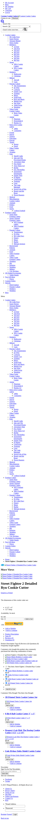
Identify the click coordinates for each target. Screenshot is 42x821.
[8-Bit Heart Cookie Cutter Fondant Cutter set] (21, 661)
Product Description (12, 634)
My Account (9, 3)
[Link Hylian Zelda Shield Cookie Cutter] (19, 755)
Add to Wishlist (10, 628)
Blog (7, 5)
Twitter (7, 781)
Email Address (10, 804)
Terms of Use (9, 792)
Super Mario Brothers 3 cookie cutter (20, 671)
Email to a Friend (7, 593)
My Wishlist (9, 6)
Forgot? (9, 814)
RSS (6, 800)
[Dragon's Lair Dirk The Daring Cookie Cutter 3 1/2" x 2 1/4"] (23, 739)
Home (7, 559)
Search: (5, 26)
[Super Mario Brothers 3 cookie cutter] (18, 657)
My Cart (8, 8)
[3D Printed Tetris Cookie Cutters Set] (18, 663)
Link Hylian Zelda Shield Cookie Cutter (23, 751)
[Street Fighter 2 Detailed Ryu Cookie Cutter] (20, 565)
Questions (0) (9, 640)
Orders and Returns (11, 796)
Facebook (8, 779)
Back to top (5, 818)
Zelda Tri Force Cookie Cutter (18, 675)
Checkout (8, 10)
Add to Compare (11, 630)
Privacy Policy (10, 791)
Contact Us (9, 798)
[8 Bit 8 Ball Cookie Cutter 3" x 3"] (17, 718)
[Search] (2, 22)
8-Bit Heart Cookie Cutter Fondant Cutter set (23, 679)
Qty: (2, 619)
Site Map (8, 794)
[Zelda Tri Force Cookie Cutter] (16, 659)
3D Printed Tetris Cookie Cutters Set (20, 683)
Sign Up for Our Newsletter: (10, 769)
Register (3, 814)
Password (9, 808)
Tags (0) (8, 636)
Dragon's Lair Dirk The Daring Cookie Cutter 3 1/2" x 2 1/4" (22, 731)
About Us (8, 789)
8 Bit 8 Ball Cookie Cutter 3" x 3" (20, 714)
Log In (7, 12)
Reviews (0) (9, 638)
